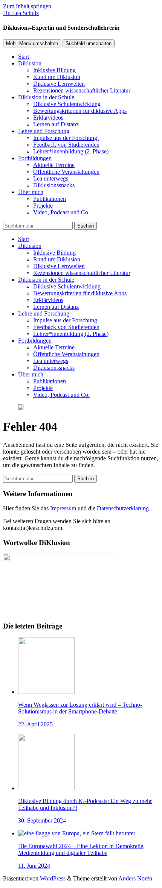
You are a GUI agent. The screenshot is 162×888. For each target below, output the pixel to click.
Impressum (63, 508)
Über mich (30, 192)
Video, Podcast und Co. (61, 212)
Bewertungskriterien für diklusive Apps (80, 111)
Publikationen (49, 199)
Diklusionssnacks (54, 185)
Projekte (43, 205)
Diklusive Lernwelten (59, 83)
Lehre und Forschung (43, 131)
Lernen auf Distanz (56, 124)
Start (23, 56)
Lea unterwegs (50, 178)
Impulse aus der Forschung (66, 138)
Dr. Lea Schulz (21, 13)
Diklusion (29, 63)
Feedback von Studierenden (66, 144)
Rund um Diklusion (56, 77)
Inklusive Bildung (54, 70)
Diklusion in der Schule (46, 97)
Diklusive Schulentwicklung (67, 104)
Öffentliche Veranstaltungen (66, 171)
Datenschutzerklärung (123, 508)
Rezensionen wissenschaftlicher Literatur (81, 90)
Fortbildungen (35, 158)
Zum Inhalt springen (27, 6)
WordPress (53, 878)
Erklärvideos (48, 117)
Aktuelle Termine (54, 165)
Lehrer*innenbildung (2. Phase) (71, 151)
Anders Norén (135, 878)
